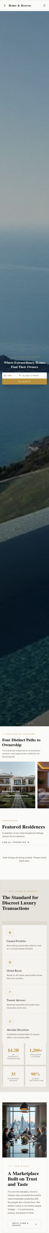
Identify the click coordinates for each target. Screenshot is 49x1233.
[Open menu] (44, 5)
